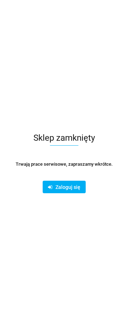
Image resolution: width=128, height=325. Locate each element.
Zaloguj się (66, 187)
